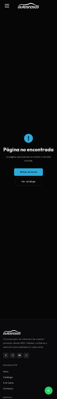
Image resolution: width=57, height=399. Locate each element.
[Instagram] (12, 355)
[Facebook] (6, 355)
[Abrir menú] (7, 6)
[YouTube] (19, 355)
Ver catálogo (28, 181)
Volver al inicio (28, 172)
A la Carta (8, 382)
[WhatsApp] (26, 355)
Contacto (8, 388)
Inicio (6, 371)
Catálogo (8, 377)
